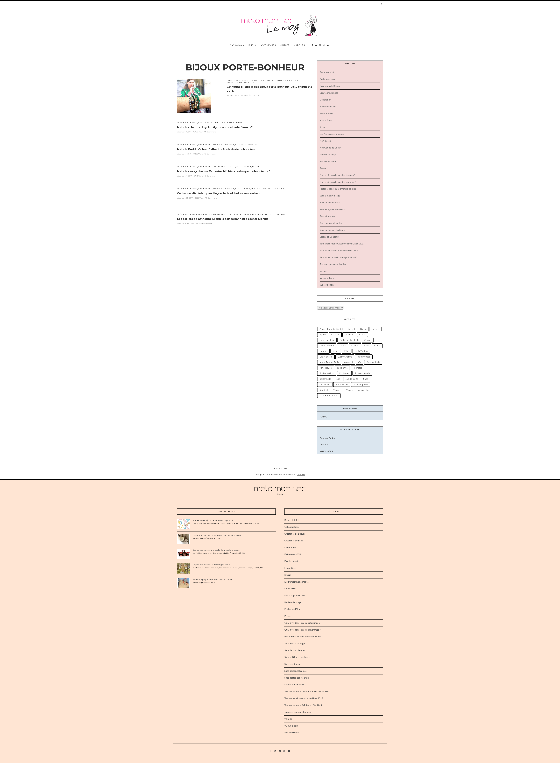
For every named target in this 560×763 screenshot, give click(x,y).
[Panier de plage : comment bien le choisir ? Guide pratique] (183, 583)
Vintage (284, 45)
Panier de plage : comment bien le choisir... (213, 579)
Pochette (357, 368)
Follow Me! (301, 475)
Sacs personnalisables (331, 223)
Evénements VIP (328, 106)
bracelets (349, 334)
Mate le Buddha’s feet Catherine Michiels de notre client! (217, 149)
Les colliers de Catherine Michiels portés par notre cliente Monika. (223, 219)
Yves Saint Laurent (329, 395)
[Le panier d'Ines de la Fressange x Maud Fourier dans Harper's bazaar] (183, 568)
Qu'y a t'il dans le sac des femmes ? (337, 175)
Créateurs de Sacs (187, 123)
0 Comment (255, 95)
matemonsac (363, 357)
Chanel (367, 340)
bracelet (335, 334)
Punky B (323, 417)
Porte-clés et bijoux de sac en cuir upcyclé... (213, 520)
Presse (323, 168)
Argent (351, 329)
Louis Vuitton (361, 351)
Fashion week (327, 113)
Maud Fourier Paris (329, 362)
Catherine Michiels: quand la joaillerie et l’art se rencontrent (219, 193)
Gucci (377, 346)
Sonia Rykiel (342, 384)
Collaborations (327, 79)
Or (359, 362)
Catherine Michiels (349, 340)
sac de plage (351, 379)
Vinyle (349, 390)
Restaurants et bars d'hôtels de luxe (338, 189)
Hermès (323, 351)
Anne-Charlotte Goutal (331, 329)
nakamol (348, 362)
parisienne (342, 368)
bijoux (323, 334)
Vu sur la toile (327, 278)
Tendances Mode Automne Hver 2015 (339, 250)
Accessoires (268, 45)
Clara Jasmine (327, 346)
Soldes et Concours (273, 189)
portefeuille (325, 379)
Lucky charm (326, 357)
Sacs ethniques (327, 216)
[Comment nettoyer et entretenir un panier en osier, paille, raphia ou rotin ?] (183, 539)
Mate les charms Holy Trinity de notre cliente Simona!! (215, 127)
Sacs (365, 379)
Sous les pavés (360, 384)
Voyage (323, 271)
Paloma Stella (373, 362)
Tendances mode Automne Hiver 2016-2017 (342, 244)
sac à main (325, 384)
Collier (342, 346)
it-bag (336, 351)
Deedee (324, 444)
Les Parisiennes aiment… (332, 134)
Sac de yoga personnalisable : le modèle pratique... (217, 550)
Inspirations (205, 145)
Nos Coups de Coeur (287, 80)
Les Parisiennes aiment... (263, 80)
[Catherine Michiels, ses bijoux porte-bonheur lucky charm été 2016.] (194, 96)
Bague (363, 329)
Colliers (355, 346)
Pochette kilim (327, 373)
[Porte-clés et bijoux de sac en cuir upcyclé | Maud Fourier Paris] (183, 524)
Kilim (346, 351)
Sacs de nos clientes (231, 123)
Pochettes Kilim (328, 161)
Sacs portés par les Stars (332, 230)
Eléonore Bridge (327, 438)
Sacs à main (237, 45)
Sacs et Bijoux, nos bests (240, 82)
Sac (338, 379)
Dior (366, 346)
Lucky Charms (345, 357)
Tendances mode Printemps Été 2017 (338, 257)
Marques (299, 45)
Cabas (362, 334)
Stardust (324, 390)
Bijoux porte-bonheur (245, 67)
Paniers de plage (328, 154)
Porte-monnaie (362, 373)
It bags (323, 127)
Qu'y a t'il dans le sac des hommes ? (338, 182)
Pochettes (344, 373)
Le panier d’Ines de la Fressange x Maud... (212, 564)
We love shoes (327, 285)
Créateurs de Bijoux (238, 80)
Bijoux (252, 45)
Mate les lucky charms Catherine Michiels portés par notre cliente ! (223, 171)
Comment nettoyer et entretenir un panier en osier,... (218, 535)
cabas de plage (327, 340)
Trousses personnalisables (333, 264)
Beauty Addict (327, 72)
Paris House (326, 368)
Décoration (325, 100)
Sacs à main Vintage (330, 196)
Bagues (375, 329)
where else (363, 390)
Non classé (325, 141)
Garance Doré (326, 451)
